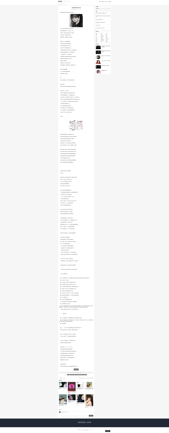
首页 (100, 1)
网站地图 (87, 430)
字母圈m (102, 38)
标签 (105, 1)
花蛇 (85, 429)
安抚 (77, 101)
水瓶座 (107, 41)
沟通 (85, 374)
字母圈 (83, 429)
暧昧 (97, 41)
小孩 (83, 374)
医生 (70, 374)
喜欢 (68, 54)
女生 (75, 374)
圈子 (97, 38)
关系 (68, 374)
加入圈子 (109, 1)
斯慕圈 (60, 1)
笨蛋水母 (88, 429)
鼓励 (97, 34)
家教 (80, 374)
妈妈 (68, 28)
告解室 (90, 429)
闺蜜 (107, 34)
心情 (73, 9)
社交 (97, 33)
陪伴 (102, 41)
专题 (103, 1)
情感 (102, 34)
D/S (107, 33)
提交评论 (91, 415)
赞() (76, 369)
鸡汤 (107, 37)
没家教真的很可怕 (76, 7)
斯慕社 (81, 429)
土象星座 (107, 38)
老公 (97, 37)
